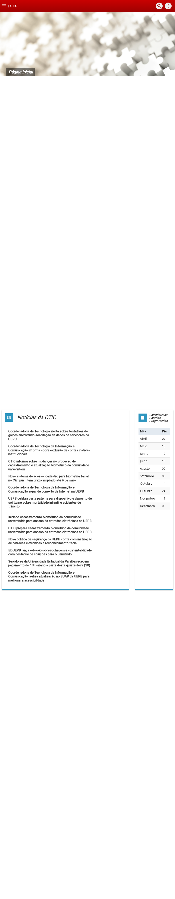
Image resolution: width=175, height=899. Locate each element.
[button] (4, 6)
